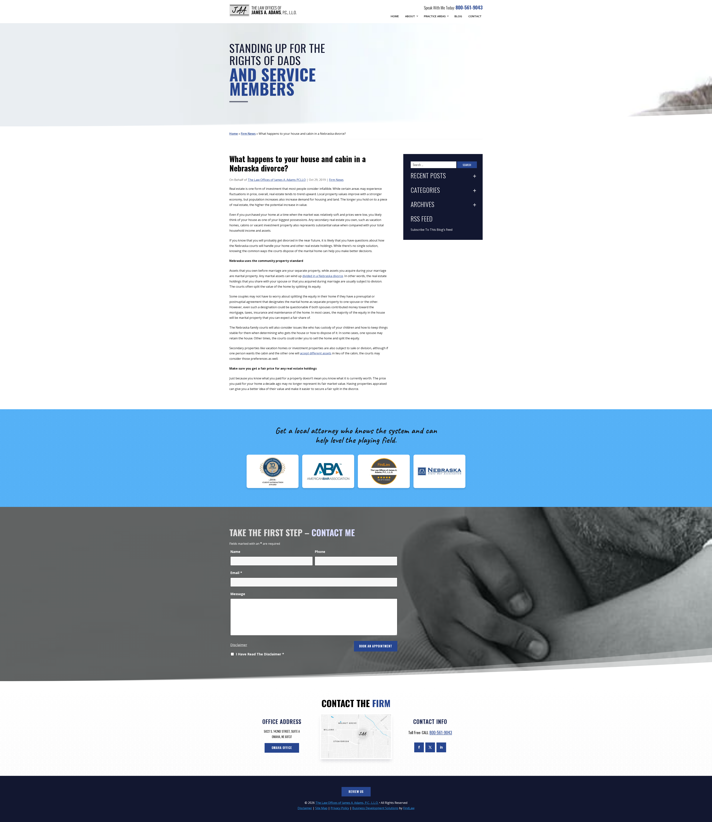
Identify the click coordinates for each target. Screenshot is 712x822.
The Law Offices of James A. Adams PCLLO (277, 180)
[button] (708, 795)
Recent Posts (428, 176)
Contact (475, 16)
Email (236, 572)
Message (237, 594)
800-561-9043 (469, 7)
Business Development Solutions (375, 808)
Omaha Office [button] (282, 747)
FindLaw (408, 808)
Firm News (336, 180)
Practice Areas (435, 16)
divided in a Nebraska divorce (322, 276)
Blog (458, 16)
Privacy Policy (340, 808)
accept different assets (315, 353)
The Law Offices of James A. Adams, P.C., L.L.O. (346, 803)
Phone (320, 551)
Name (235, 551)
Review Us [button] (356, 791)
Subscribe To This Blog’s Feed (431, 230)
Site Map (321, 808)
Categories (425, 190)
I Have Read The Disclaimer (260, 654)
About (410, 16)
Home (395, 16)
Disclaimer (238, 645)
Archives (422, 205)
